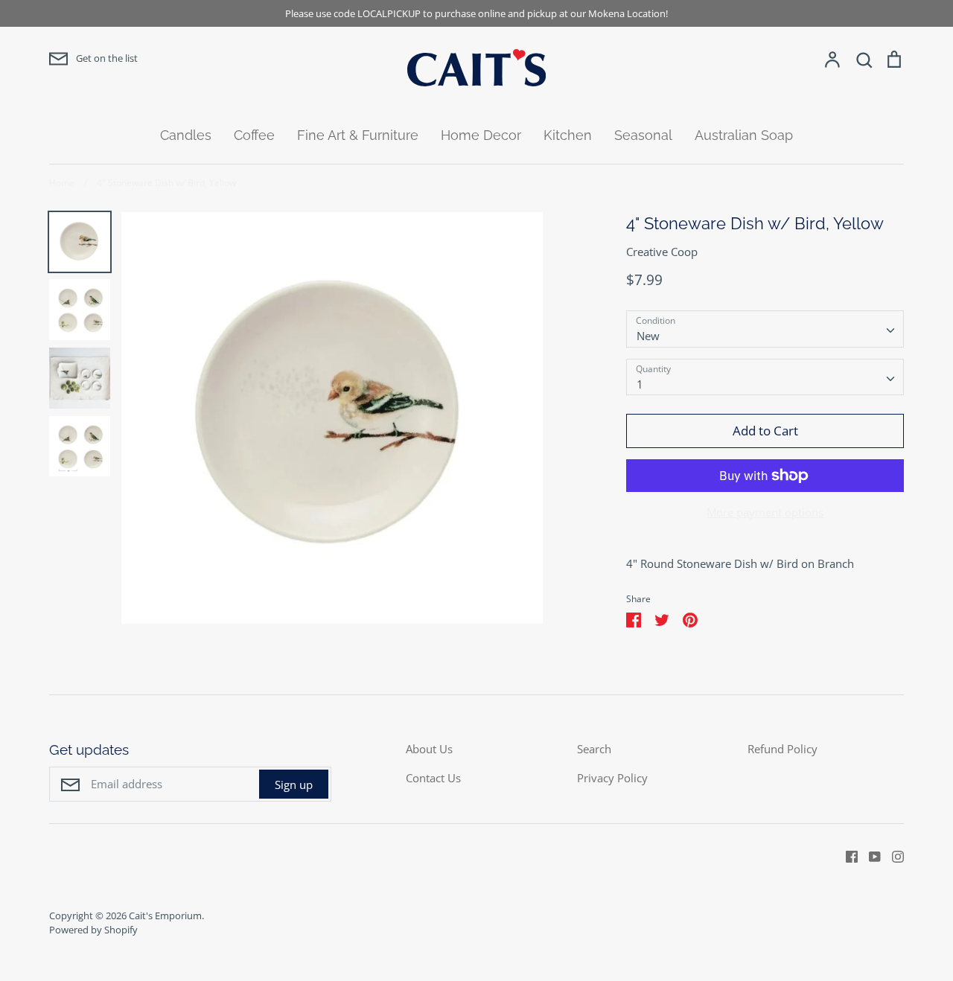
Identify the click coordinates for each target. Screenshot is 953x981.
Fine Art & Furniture (357, 135)
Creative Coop (662, 251)
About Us (429, 748)
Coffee (254, 135)
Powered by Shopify (93, 929)
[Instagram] (892, 855)
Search (594, 748)
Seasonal (643, 135)
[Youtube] (869, 855)
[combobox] (765, 329)
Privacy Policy (612, 777)
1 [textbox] (640, 384)
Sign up (294, 784)
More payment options (765, 512)
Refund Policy (782, 748)
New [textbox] (648, 335)
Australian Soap (744, 135)
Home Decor (481, 135)
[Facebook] (846, 855)
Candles (185, 135)
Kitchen (568, 135)
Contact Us (433, 777)
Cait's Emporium (165, 915)
